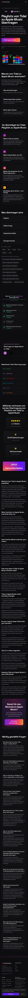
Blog (16, 968)
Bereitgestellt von (5, 973)
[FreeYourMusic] (5, 2)
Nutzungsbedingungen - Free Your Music (20, 986)
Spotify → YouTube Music (7, 981)
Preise (16, 967)
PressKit (16, 970)
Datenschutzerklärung (19, 981)
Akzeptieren (10, 994)
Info (16, 965)
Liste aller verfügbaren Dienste (6, 986)
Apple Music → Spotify (6, 983)
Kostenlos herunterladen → (14, 722)
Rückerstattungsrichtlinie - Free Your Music (20, 983)
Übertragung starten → (11, 40)
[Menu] (26, 2)
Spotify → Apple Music (6, 979)
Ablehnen (23, 994)
